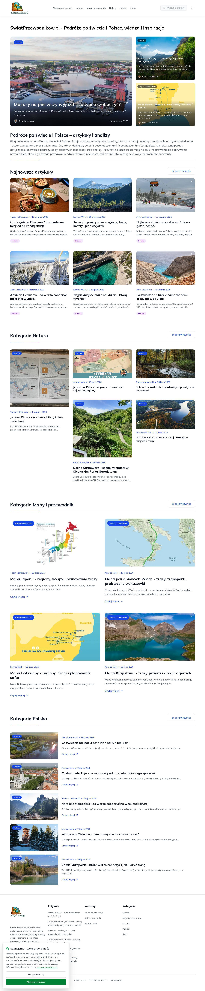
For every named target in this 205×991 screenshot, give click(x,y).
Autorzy (90, 906)
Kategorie (128, 906)
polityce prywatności (47, 967)
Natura (112, 8)
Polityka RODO (79, 980)
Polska (123, 8)
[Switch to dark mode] (192, 7)
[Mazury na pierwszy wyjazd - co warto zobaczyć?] (71, 81)
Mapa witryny (116, 980)
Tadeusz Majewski (19, 217)
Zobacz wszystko (181, 170)
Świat (133, 8)
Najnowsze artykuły (62, 8)
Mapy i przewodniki (96, 8)
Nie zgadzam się (36, 974)
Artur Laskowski (144, 217)
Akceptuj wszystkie (36, 982)
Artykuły (53, 906)
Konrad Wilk (79, 217)
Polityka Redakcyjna (98, 980)
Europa (79, 8)
